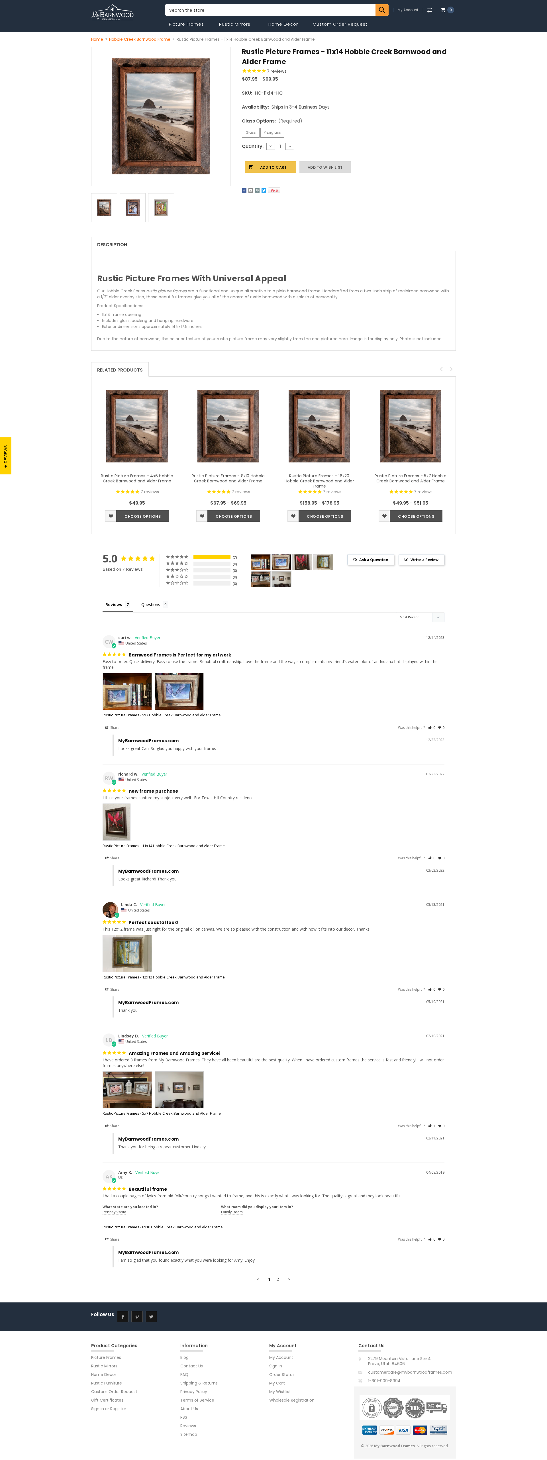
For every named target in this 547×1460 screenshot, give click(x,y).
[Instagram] (165, 1317)
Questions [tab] (150, 604)
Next (451, 369)
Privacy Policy (193, 1391)
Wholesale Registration (292, 1400)
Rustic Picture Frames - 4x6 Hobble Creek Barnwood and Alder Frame (137, 478)
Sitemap (188, 1434)
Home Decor (283, 24)
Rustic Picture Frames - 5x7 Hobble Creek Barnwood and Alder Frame (410, 478)
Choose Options (142, 516)
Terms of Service (197, 1400)
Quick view (137, 426)
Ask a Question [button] (373, 559)
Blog (184, 1357)
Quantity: (253, 146)
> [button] (288, 1279)
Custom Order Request (340, 24)
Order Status (282, 1374)
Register (118, 1409)
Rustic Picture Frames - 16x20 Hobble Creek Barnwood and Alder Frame (319, 481)
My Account (408, 10)
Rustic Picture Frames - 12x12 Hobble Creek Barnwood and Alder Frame (164, 977)
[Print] (257, 190)
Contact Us (191, 1366)
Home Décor (103, 1374)
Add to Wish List (111, 516)
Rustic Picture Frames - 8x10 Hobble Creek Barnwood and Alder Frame (228, 478)
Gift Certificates (107, 1400)
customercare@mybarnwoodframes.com (410, 1372)
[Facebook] (244, 190)
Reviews (188, 1426)
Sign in (97, 1409)
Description (112, 244)
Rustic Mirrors (234, 24)
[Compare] (429, 10)
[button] (431, 727)
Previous (441, 369)
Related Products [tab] (120, 370)
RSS (183, 1417)
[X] (264, 190)
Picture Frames (186, 24)
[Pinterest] (274, 190)
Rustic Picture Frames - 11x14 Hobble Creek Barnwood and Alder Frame (164, 845)
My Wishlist (280, 1391)
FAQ (184, 1374)
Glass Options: (272, 121)
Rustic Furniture (106, 1383)
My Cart (277, 1383)
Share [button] (114, 727)
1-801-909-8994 (384, 1381)
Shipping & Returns (199, 1383)
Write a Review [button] (424, 559)
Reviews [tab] (113, 604)
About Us (189, 1409)
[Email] (250, 190)
